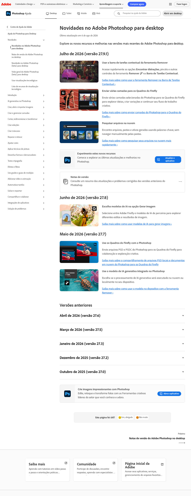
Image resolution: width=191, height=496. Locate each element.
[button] (170, 4)
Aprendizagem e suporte (110, 4)
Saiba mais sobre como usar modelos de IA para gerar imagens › (137, 224)
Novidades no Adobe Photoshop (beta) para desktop (25, 64)
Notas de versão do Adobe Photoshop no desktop (27, 55)
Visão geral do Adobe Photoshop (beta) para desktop (25, 73)
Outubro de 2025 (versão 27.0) (83, 372)
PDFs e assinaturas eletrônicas (52, 4)
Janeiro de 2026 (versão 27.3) (82, 343)
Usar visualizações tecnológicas (24, 80)
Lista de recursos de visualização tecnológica (25, 87)
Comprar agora (137, 4)
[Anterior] (91, 441)
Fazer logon (182, 4)
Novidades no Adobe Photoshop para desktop (26, 47)
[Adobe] (6, 4)
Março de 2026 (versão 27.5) (81, 329)
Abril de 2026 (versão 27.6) (80, 315)
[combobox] (137, 13)
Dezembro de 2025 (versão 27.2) (84, 357)
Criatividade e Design (24, 4)
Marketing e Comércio (82, 4)
